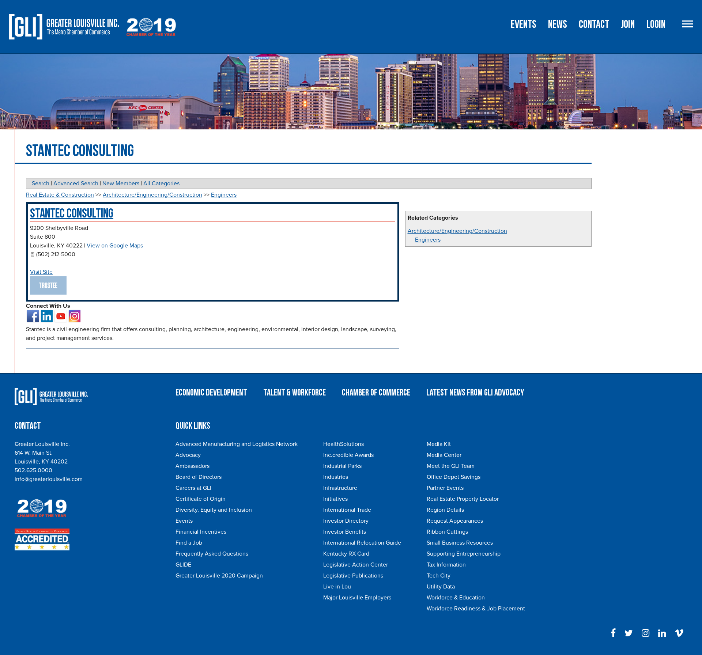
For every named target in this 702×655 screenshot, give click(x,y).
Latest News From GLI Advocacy (475, 392)
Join (628, 24)
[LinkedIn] (662, 633)
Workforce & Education (456, 597)
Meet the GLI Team (451, 466)
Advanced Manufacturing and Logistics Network (237, 444)
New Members (120, 183)
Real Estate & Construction (60, 194)
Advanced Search (75, 183)
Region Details (445, 510)
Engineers (428, 239)
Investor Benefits (344, 531)
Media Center (444, 455)
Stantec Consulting (71, 214)
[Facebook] (613, 633)
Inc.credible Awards (348, 455)
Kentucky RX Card (346, 553)
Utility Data (441, 586)
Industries (335, 477)
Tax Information (446, 564)
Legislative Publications (353, 575)
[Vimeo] (679, 633)
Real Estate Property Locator (463, 499)
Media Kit (439, 444)
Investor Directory (346, 521)
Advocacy (188, 455)
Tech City (438, 575)
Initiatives (335, 499)
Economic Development (211, 392)
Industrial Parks (342, 466)
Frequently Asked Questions (212, 553)
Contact (594, 24)
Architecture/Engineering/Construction (457, 231)
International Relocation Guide (362, 542)
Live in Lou (337, 586)
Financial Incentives (201, 531)
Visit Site (41, 272)
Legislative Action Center (355, 564)
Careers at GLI (193, 488)
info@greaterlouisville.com (49, 479)
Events (523, 24)
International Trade (347, 510)
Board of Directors (199, 477)
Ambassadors (193, 466)
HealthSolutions (343, 444)
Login (655, 24)
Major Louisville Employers (357, 597)
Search (40, 183)
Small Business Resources (460, 542)
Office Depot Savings (453, 477)
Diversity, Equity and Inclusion (214, 510)
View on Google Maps (115, 245)
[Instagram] (645, 633)
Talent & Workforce (294, 392)
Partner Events (445, 488)
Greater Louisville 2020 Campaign (219, 575)
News (557, 24)
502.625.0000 (33, 470)
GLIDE (183, 564)
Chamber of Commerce (376, 392)
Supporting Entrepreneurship (464, 553)
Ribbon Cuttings (447, 531)
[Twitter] (628, 633)
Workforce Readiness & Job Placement (476, 608)
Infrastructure (340, 488)
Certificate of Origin (201, 499)
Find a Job (189, 542)
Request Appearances (455, 521)
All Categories (161, 183)
